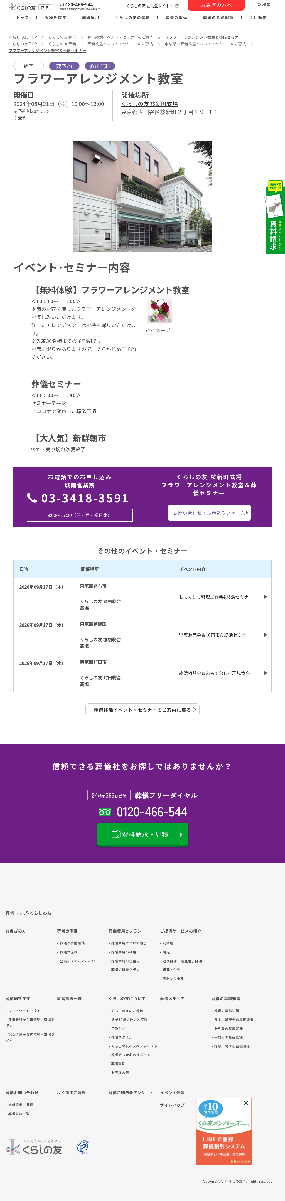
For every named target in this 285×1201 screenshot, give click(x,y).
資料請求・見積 (145, 834)
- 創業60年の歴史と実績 (128, 1019)
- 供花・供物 (170, 969)
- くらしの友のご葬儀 (126, 1010)
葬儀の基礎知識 (218, 17)
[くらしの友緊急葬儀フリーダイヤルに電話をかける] (80, 7)
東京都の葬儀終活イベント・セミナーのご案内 (206, 43)
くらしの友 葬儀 (62, 37)
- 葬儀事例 (117, 1063)
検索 (266, 5)
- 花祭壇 (166, 943)
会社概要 (258, 17)
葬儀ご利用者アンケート (131, 1092)
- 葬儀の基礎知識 (225, 1010)
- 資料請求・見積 (19, 1104)
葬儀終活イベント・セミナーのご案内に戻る (142, 709)
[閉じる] (246, 1103)
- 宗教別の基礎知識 (227, 1037)
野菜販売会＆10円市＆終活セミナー (215, 635)
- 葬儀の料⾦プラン (124, 969)
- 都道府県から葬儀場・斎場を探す (30, 1022)
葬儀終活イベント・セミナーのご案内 (120, 37)
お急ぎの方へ (216, 4)
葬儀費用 (91, 17)
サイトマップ (172, 1105)
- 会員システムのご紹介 (76, 960)
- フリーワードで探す (23, 1010)
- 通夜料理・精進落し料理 (181, 960)
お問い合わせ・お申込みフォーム (209, 512)
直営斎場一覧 (69, 998)
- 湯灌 (165, 952)
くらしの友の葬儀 (132, 17)
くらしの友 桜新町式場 (149, 104)
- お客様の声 (119, 1072)
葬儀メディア (172, 998)
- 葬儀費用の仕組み (124, 960)
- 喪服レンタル (172, 978)
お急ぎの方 (16, 931)
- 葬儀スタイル (121, 1037)
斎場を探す (56, 17)
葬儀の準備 (177, 17)
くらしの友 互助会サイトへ (150, 5)
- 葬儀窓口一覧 (18, 1113)
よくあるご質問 (71, 1092)
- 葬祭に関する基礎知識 (231, 1046)
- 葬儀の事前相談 (71, 943)
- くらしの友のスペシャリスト (133, 1046)
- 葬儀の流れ (67, 952)
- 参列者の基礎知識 (227, 1028)
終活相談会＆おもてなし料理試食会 (214, 673)
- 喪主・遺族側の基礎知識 (233, 1019)
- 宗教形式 (117, 1028)
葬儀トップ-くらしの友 (29, 913)
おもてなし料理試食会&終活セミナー (216, 596)
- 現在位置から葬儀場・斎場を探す (30, 1037)
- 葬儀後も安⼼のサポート (130, 1054)
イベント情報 (172, 1092)
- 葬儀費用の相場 (122, 952)
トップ (23, 17)
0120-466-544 (152, 810)
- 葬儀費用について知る (128, 943)
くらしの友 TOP (23, 37)
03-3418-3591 (85, 498)
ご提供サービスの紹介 (180, 931)
